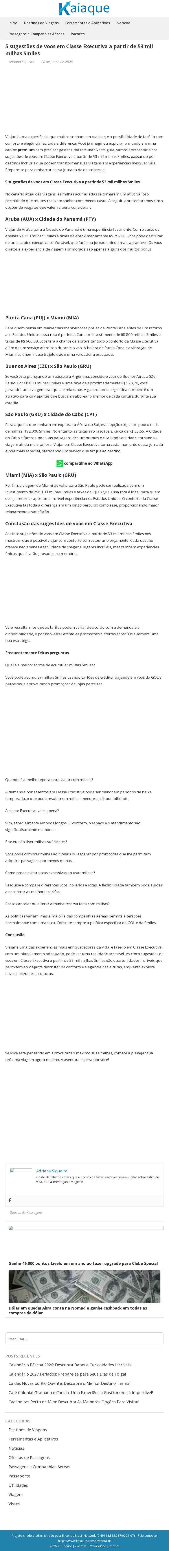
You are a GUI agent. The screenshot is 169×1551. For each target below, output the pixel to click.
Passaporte (19, 1476)
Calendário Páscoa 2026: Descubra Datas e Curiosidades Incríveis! (70, 1364)
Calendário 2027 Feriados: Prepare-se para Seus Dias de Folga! (67, 1374)
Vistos (14, 1503)
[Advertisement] (84, 100)
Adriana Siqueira (21, 61)
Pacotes (78, 33)
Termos (114, 1546)
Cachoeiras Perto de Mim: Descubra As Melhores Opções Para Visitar (74, 1401)
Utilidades (18, 1485)
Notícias (123, 22)
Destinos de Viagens (41, 22)
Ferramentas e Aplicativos (87, 22)
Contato (80, 1546)
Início (13, 22)
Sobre (68, 1546)
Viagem (16, 1494)
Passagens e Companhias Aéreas (36, 33)
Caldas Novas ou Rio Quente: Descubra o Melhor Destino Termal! (70, 1383)
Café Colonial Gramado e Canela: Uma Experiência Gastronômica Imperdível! (81, 1392)
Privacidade (98, 1546)
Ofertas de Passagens (25, 1212)
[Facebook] (10, 1200)
